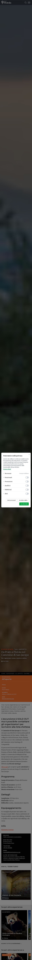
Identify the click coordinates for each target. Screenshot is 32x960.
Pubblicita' (8, 489)
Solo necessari (11, 500)
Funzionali (8, 477)
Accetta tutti (24, 504)
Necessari (8, 473)
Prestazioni (8, 481)
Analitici (8, 485)
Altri (6, 493)
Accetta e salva (23, 500)
